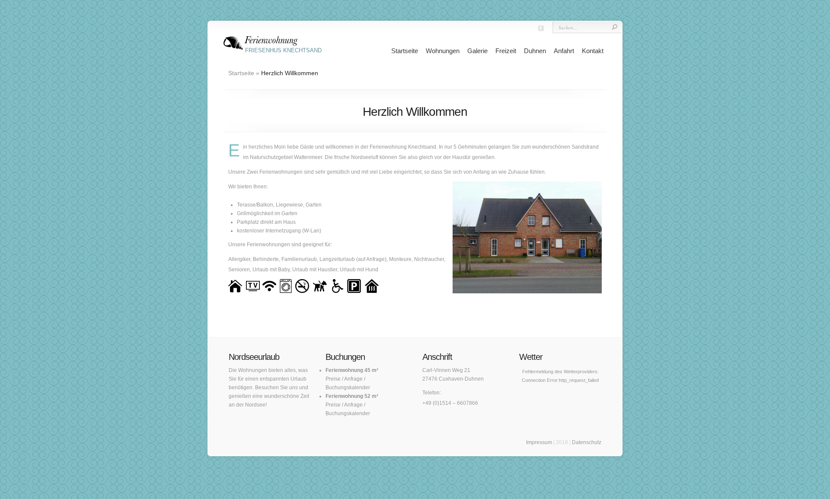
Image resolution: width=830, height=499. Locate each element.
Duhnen (535, 50)
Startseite (404, 50)
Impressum (539, 442)
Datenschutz (586, 442)
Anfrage (353, 379)
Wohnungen (443, 50)
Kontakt (592, 50)
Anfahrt (564, 50)
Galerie (477, 50)
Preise (333, 379)
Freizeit (505, 50)
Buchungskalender (348, 388)
